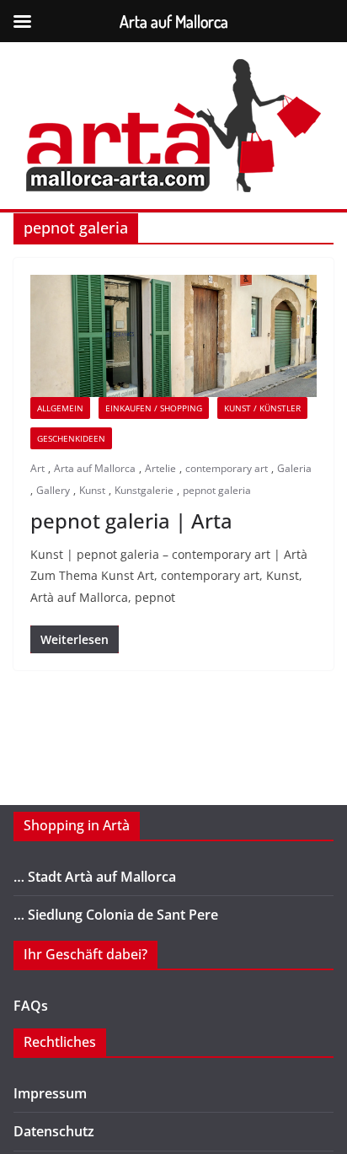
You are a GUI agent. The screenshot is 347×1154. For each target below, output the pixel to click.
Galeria (294, 468)
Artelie (160, 468)
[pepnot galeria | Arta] (173, 336)
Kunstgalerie (144, 490)
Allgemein (60, 408)
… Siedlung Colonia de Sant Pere (115, 914)
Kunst (92, 490)
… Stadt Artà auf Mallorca (94, 876)
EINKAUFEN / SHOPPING (153, 408)
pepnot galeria (217, 490)
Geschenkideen (71, 438)
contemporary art (226, 468)
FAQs (30, 1005)
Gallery (53, 490)
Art (37, 468)
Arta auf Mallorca (95, 468)
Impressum (50, 1093)
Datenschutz (53, 1131)
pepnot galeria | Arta (131, 520)
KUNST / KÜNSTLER (262, 408)
